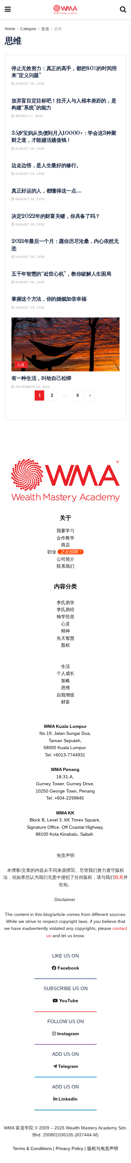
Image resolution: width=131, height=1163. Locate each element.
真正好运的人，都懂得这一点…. (46, 190)
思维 (58, 29)
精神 (65, 630)
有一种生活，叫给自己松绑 (41, 378)
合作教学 (65, 537)
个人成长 (65, 673)
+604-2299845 (69, 797)
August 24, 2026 (29, 173)
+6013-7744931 (69, 754)
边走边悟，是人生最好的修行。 (46, 165)
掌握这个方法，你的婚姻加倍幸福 (48, 299)
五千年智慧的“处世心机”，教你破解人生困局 (61, 274)
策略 (65, 680)
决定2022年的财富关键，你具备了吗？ (55, 216)
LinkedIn (68, 1098)
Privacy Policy (69, 1148)
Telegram (68, 1066)
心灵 (21, 365)
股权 (65, 645)
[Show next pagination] (90, 395)
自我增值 (65, 694)
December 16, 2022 (32, 387)
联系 (118, 877)
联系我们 (65, 566)
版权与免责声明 (102, 1148)
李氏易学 (65, 602)
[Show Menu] (8, 9)
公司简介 (65, 559)
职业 (64, 551)
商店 (65, 544)
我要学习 (65, 530)
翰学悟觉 (65, 616)
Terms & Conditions (32, 1148)
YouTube (68, 1000)
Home (10, 29)
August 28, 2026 (29, 83)
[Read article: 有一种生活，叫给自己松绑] (65, 344)
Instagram (68, 1033)
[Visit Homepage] (65, 9)
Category (28, 29)
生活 (45, 29)
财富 (65, 701)
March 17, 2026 (28, 116)
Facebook (68, 967)
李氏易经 (65, 609)
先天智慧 (65, 638)
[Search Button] (123, 9)
